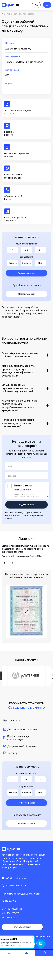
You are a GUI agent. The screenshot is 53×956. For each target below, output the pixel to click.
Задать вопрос (26, 504)
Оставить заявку (26, 293)
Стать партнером (22, 926)
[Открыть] (26, 611)
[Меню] (47, 5)
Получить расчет (26, 273)
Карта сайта (9, 901)
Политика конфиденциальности (21, 893)
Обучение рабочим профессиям (19, 14)
